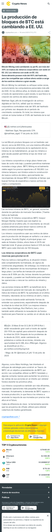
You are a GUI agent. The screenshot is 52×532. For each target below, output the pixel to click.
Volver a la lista (11, 11)
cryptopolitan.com (10, 416)
